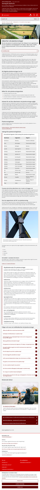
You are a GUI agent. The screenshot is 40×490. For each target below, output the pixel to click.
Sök (34, 15)
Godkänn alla (20, 487)
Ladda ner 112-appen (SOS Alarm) (8, 263)
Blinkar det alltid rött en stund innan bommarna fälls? (13, 330)
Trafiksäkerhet (16, 22)
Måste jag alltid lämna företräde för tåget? (11, 340)
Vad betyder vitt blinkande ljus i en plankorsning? (12, 333)
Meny (37, 15)
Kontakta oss (4, 462)
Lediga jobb (4, 467)
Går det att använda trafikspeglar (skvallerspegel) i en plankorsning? (16, 368)
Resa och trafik (9, 22)
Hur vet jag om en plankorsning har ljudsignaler (12, 371)
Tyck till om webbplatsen (7, 454)
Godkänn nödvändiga (20, 483)
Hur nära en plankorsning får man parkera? (11, 365)
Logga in (30, 15)
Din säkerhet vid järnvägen (25, 22)
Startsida (3, 22)
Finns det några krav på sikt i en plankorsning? (12, 351)
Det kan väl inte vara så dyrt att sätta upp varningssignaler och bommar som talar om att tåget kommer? (19, 375)
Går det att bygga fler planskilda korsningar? (11, 354)
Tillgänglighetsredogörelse (25, 462)
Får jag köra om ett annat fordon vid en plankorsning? (13, 361)
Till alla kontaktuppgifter (6, 436)
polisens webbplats (13, 11)
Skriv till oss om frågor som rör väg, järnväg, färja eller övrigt (14, 449)
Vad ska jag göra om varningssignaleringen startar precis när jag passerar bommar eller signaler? (17, 337)
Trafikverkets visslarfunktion (7, 469)
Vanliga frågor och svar (6, 464)
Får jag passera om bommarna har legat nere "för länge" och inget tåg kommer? (19, 344)
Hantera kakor (20, 480)
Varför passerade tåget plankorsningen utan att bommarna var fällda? (17, 358)
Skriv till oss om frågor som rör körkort (9, 443)
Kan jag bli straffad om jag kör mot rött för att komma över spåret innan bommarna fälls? (17, 348)
